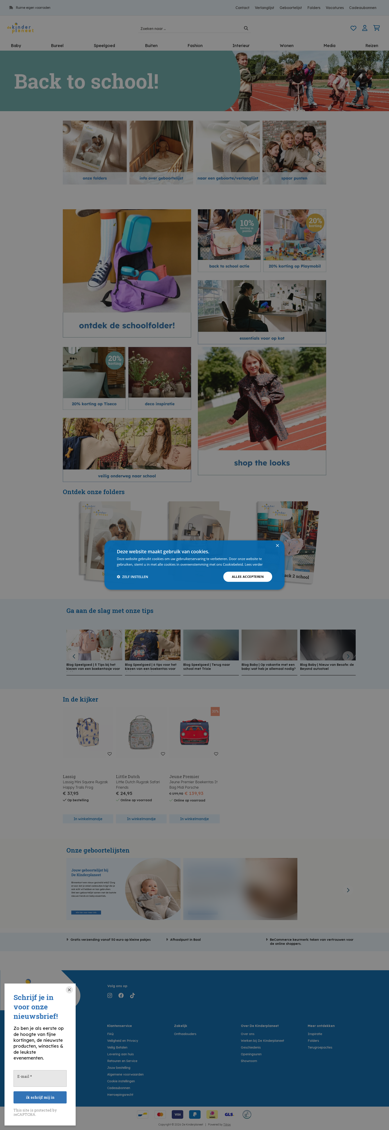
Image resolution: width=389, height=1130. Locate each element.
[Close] (69, 989)
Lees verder (254, 564)
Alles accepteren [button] (248, 576)
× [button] (277, 545)
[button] (132, 577)
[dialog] (194, 565)
